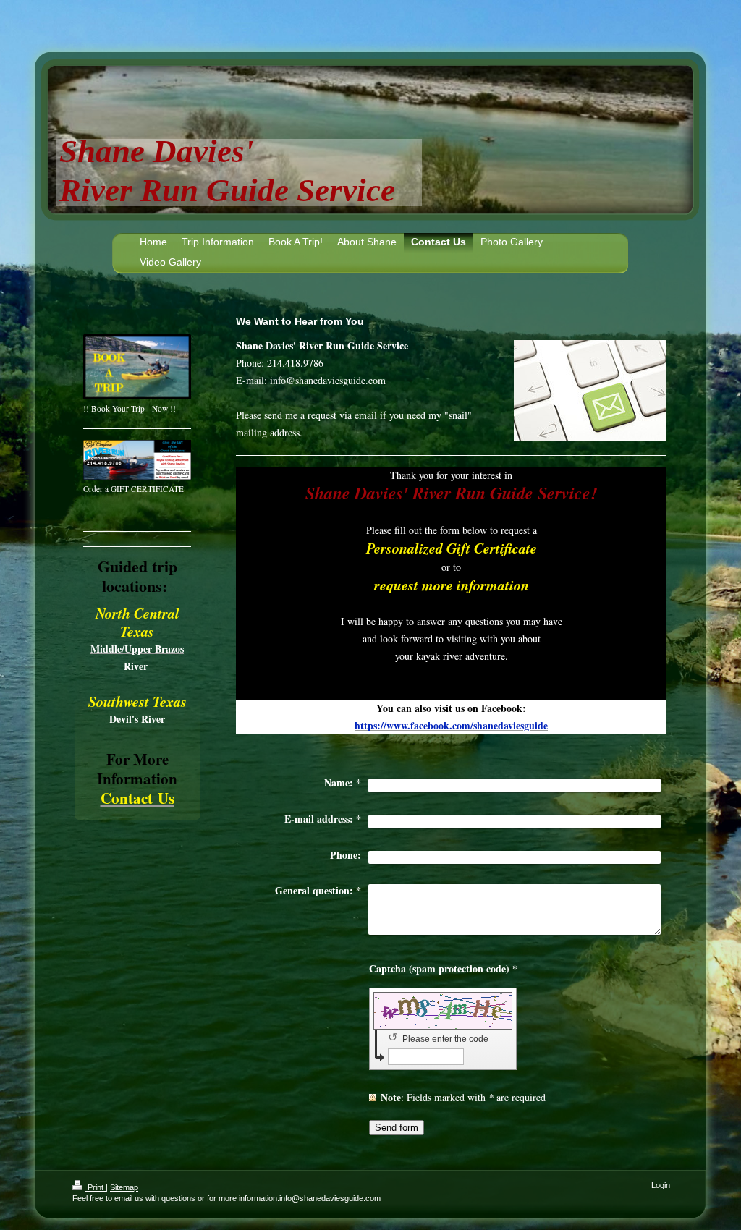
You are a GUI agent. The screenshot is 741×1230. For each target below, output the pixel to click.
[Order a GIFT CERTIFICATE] (137, 459)
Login (660, 1185)
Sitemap (124, 1187)
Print (95, 1187)
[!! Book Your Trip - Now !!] (137, 366)
